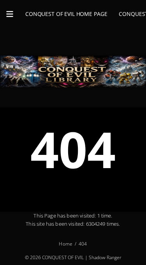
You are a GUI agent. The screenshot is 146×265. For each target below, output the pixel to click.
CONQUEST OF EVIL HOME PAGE (66, 14)
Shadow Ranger (105, 257)
